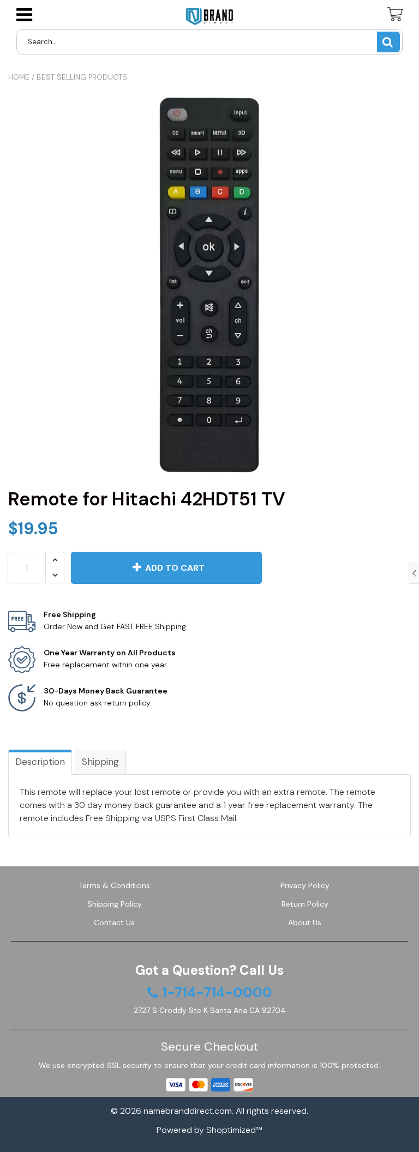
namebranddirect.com (187, 1111)
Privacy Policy (305, 885)
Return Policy (305, 904)
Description (40, 762)
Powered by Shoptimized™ (209, 1130)
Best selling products (82, 77)
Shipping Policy (114, 904)
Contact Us (114, 922)
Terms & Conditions (114, 885)
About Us (304, 922)
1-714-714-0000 (217, 992)
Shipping (100, 762)
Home (18, 77)
